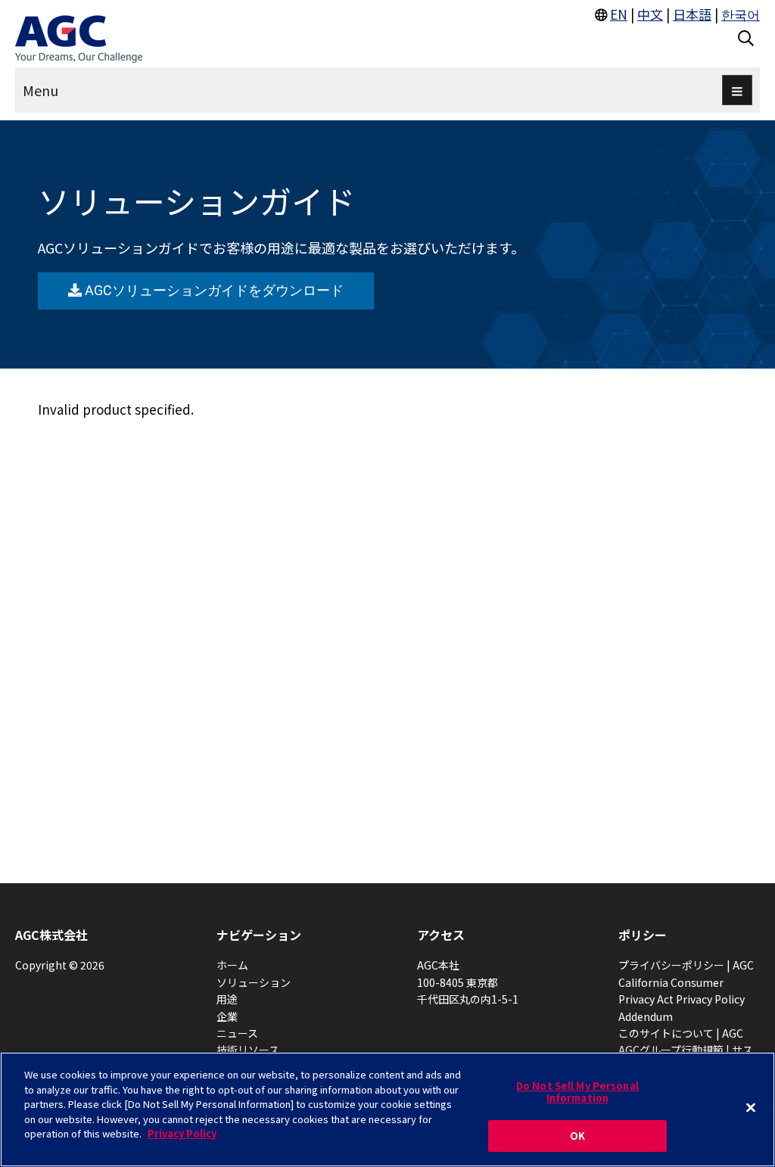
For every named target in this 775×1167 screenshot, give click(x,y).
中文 (650, 14)
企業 (227, 1016)
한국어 (740, 14)
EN (618, 14)
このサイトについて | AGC (680, 1033)
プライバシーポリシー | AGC (686, 964)
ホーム (232, 964)
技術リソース (247, 1049)
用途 (227, 999)
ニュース (237, 1033)
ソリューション (253, 982)
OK (577, 1135)
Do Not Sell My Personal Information (577, 1091)
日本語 (692, 14)
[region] (387, 1109)
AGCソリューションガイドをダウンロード (212, 290)
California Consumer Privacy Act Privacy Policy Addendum (681, 999)
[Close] (750, 1108)
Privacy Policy (182, 1133)
